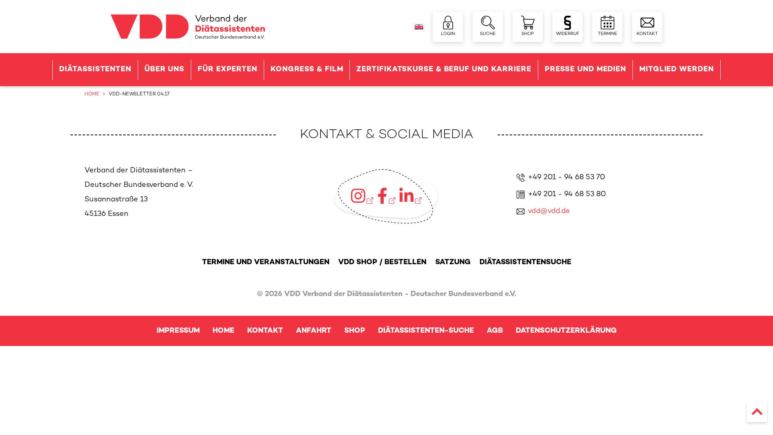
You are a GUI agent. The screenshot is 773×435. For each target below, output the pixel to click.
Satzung (453, 262)
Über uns (164, 69)
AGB (495, 331)
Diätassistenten (95, 69)
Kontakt (265, 331)
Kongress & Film (307, 69)
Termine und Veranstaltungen (265, 262)
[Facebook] (386, 196)
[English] (418, 27)
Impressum (178, 331)
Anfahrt (313, 331)
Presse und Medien (585, 69)
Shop (354, 331)
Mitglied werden (676, 69)
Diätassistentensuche (525, 262)
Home (223, 331)
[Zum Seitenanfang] (757, 412)
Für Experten (227, 69)
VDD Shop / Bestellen (382, 262)
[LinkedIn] (410, 196)
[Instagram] (362, 196)
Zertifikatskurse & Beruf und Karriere (443, 69)
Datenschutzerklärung (566, 331)
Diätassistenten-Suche (426, 331)
